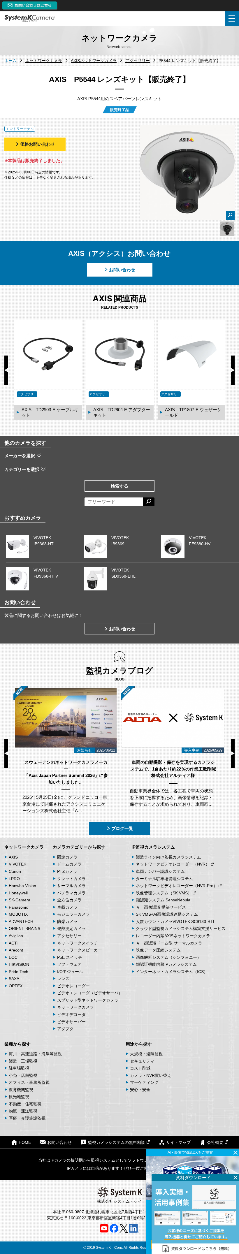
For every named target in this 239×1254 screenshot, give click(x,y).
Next (233, 370)
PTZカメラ (67, 871)
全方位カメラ (69, 900)
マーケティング (144, 1082)
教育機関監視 (21, 1089)
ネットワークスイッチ (77, 943)
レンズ (63, 978)
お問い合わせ (122, 269)
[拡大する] (230, 215)
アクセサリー (69, 935)
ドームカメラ (69, 864)
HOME (25, 1142)
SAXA (14, 978)
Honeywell (18, 893)
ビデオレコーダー (73, 986)
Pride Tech (18, 971)
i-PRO (14, 878)
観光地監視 (19, 1096)
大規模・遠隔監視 (146, 1053)
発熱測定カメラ (71, 928)
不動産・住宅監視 (25, 1104)
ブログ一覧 (122, 828)
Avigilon (16, 935)
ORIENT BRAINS (24, 928)
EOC (13, 957)
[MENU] (232, 18)
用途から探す (139, 1044)
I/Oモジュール (70, 971)
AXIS (13, 857)
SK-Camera (19, 900)
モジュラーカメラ (73, 914)
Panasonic (18, 907)
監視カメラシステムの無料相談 (116, 1142)
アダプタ (65, 1028)
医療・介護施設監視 (27, 1118)
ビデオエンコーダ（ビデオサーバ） (89, 993)
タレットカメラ (71, 878)
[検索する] (148, 501)
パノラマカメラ (71, 893)
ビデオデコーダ (71, 1014)
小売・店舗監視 (23, 1075)
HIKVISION (19, 964)
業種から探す (17, 1044)
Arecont (16, 950)
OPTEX (15, 986)
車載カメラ (67, 907)
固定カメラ (67, 857)
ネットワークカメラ (24, 847)
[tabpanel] (227, 229)
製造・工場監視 (23, 1061)
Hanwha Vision (22, 885)
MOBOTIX (18, 914)
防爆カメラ (67, 921)
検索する (119, 485)
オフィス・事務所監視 (29, 1082)
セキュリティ (142, 1061)
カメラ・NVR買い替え (150, 1075)
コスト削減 (140, 1068)
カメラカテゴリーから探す (79, 847)
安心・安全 (140, 1089)
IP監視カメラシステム (153, 847)
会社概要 (215, 1142)
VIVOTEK (17, 864)
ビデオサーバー (71, 1021)
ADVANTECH (21, 921)
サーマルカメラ (71, 885)
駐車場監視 (19, 1068)
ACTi (13, 943)
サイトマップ (178, 1142)
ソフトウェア (69, 964)
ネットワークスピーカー (79, 950)
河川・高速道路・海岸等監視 (35, 1053)
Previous (6, 370)
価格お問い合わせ (37, 144)
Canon (15, 871)
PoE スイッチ (69, 957)
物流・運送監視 (23, 1111)
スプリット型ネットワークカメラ (87, 1000)
